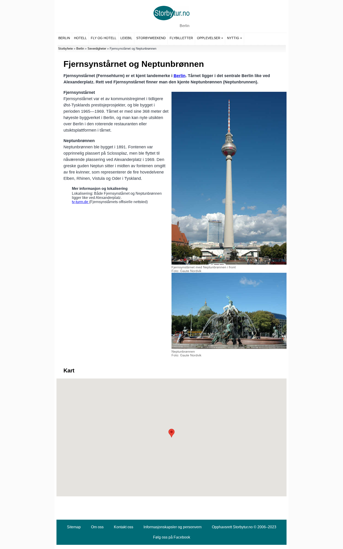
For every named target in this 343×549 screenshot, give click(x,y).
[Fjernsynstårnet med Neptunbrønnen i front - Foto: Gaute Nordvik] (229, 263)
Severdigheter (97, 48)
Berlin (184, 26)
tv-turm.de (80, 202)
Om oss (97, 527)
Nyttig (233, 38)
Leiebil (126, 38)
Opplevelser (208, 38)
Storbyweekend (151, 38)
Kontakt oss (123, 527)
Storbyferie (65, 48)
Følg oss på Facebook (171, 537)
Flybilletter (181, 38)
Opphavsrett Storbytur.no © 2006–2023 (244, 527)
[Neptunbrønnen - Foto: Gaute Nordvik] (229, 348)
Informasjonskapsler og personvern (173, 527)
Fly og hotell (103, 38)
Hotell (80, 38)
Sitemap (74, 527)
